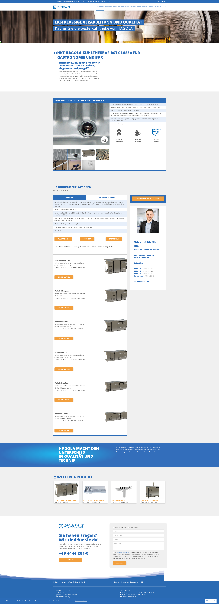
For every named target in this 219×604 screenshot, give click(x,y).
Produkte (100, 7)
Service (133, 7)
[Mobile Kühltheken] (153, 479)
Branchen (125, 7)
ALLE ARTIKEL (63, 229)
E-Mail (70, 550)
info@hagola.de (143, 271)
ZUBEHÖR (87, 229)
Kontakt (158, 7)
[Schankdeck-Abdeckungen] (95, 479)
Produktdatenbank (112, 7)
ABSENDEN (119, 553)
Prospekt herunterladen (148, 188)
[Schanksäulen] (124, 479)
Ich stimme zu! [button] (210, 601)
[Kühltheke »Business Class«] (66, 479)
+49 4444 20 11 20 (105, 1)
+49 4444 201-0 (79, 1)
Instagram (136, 588)
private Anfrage (133, 517)
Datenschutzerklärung (123, 542)
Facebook (125, 588)
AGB (141, 572)
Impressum (125, 572)
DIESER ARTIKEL (64, 267)
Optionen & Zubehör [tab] (106, 187)
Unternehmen (142, 7)
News (151, 7)
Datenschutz (134, 572)
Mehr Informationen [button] (81, 601)
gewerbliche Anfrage (121, 517)
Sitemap (117, 572)
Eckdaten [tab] (69, 187)
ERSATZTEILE (114, 229)
